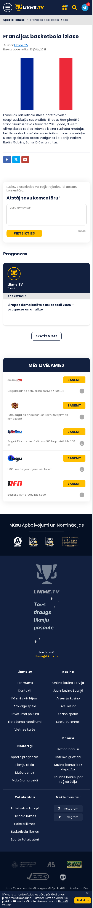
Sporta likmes (13, 20)
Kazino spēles (68, 714)
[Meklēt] (75, 7)
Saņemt (74, 380)
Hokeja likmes (24, 824)
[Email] (25, 159)
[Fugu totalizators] (82, 469)
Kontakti (24, 690)
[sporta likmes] (46, 579)
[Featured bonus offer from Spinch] (64, 8)
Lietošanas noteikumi (25, 722)
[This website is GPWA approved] (74, 865)
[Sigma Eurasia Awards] (34, 541)
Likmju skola (25, 765)
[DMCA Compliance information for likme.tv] (38, 877)
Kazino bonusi (68, 749)
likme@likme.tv (46, 656)
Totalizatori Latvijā (25, 808)
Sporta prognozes (24, 757)
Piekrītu (83, 900)
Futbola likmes (25, 816)
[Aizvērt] (87, 893)
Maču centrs (25, 772)
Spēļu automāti (68, 722)
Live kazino (68, 706)
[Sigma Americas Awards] (50, 541)
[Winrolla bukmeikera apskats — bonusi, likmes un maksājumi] (82, 443)
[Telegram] (85, 7)
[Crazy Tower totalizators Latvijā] (82, 416)
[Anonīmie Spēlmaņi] (51, 865)
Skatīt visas (46, 336)
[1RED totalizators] (82, 494)
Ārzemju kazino (68, 698)
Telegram (72, 817)
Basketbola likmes (25, 831)
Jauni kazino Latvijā (68, 690)
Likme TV (21, 45)
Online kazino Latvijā (68, 683)
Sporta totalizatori (25, 839)
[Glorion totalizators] (82, 390)
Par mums (25, 683)
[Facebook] (7, 159)
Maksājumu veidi (25, 780)
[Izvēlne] (7, 7)
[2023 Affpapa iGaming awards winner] (70, 541)
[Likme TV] (30, 7)
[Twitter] (16, 159)
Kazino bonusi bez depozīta (68, 767)
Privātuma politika (25, 714)
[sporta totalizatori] (46, 620)
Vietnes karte (24, 729)
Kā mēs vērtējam (24, 698)
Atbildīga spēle (24, 706)
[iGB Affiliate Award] (17, 541)
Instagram (71, 808)
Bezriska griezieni (68, 757)
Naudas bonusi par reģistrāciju (68, 779)
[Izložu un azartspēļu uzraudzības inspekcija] (23, 865)
